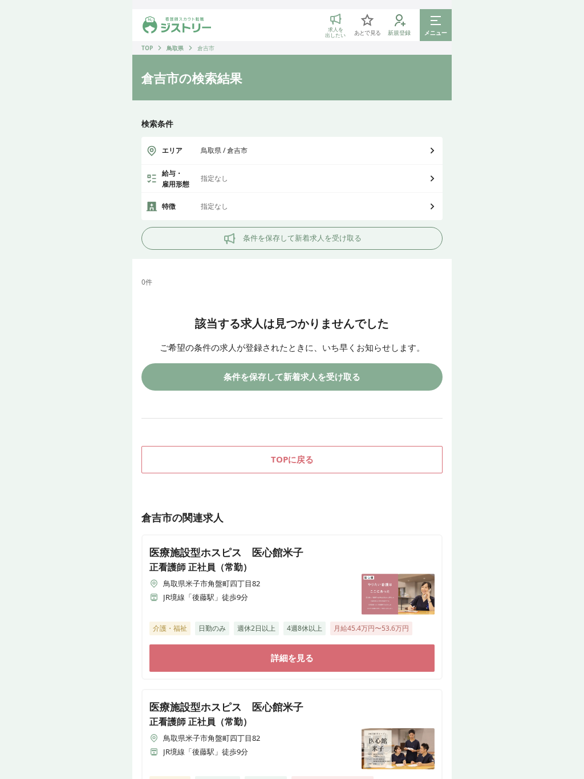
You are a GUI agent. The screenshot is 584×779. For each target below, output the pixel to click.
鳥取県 (175, 48)
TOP (147, 48)
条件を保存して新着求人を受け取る (302, 238)
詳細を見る (292, 657)
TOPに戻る (292, 459)
